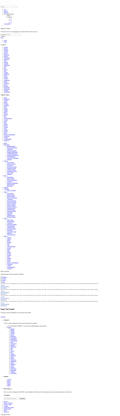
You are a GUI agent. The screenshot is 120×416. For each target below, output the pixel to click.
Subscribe (22, 398)
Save (7, 95)
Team (5, 410)
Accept (2, 285)
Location (3, 34)
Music (8, 385)
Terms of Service (8, 403)
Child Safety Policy (9, 407)
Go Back (3, 317)
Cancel (3, 95)
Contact (6, 406)
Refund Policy (7, 409)
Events (9, 382)
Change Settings (5, 286)
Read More (3, 288)
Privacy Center (8, 404)
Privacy (6, 401)
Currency (3, 36)
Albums (9, 379)
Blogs (8, 381)
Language (3, 44)
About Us (6, 411)
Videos (9, 384)
